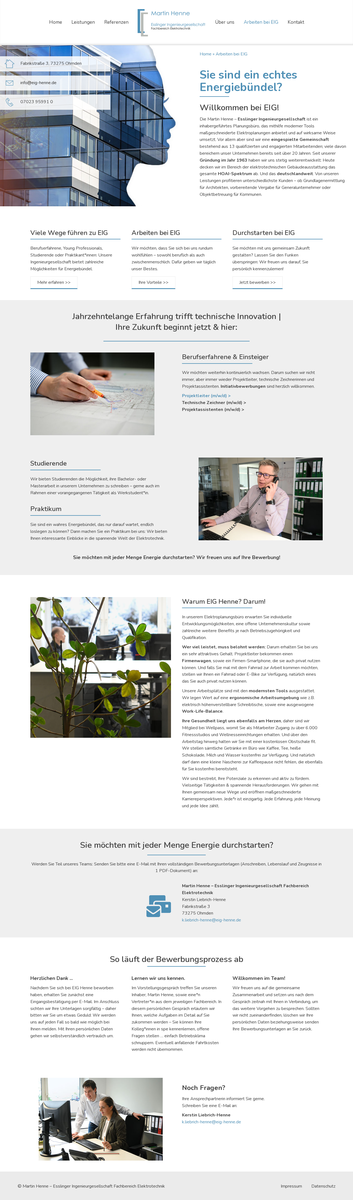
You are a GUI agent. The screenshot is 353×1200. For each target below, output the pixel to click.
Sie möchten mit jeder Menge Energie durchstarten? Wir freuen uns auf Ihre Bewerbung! (176, 557)
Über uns (224, 22)
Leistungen (83, 22)
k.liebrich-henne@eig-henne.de (211, 920)
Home (55, 22)
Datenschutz (323, 1186)
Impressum (291, 1186)
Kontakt (296, 22)
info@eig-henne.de (38, 83)
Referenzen (116, 22)
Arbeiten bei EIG (261, 22)
